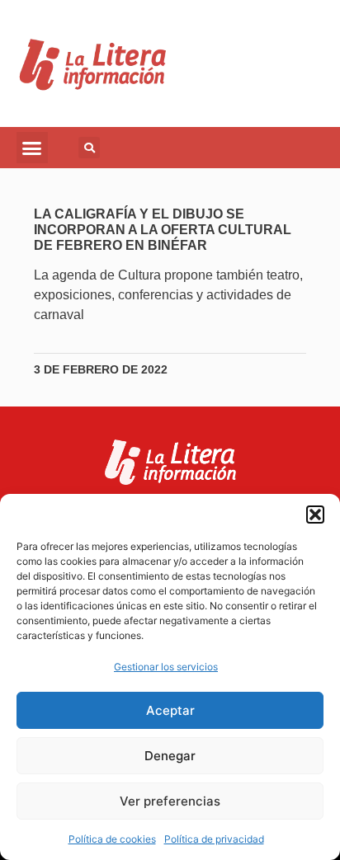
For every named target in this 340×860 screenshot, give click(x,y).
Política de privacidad (214, 839)
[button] (315, 514)
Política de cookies (112, 839)
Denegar (170, 756)
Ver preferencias (170, 801)
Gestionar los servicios (166, 666)
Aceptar (170, 710)
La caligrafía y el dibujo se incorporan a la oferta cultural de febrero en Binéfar (162, 229)
